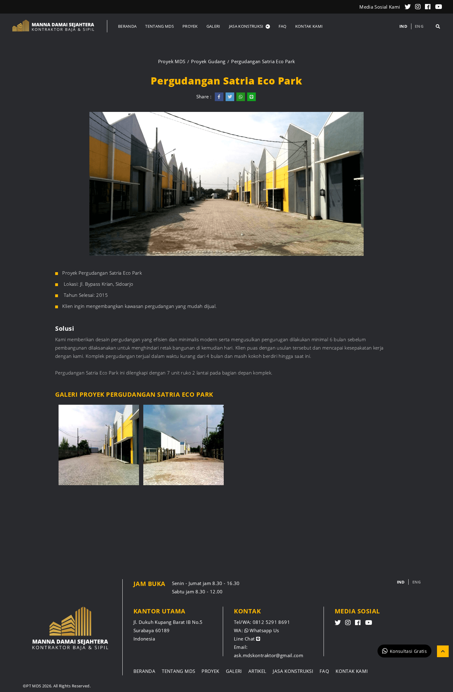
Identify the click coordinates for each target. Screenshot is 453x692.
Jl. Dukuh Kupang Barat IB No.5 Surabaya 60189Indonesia (168, 630)
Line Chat (245, 639)
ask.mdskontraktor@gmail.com (268, 655)
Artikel (257, 671)
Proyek (210, 671)
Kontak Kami (352, 671)
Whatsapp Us (263, 630)
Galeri (234, 671)
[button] (249, 26)
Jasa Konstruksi (293, 671)
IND (403, 26)
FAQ (324, 671)
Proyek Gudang (208, 61)
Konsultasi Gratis (408, 651)
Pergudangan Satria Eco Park (263, 61)
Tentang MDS (178, 671)
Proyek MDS (172, 61)
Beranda (144, 671)
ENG (419, 26)
